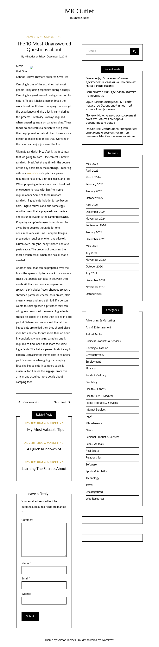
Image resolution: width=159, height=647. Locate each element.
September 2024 (96, 225)
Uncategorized (94, 492)
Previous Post (31, 402)
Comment (27, 520)
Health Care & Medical (99, 396)
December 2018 (95, 280)
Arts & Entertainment (98, 327)
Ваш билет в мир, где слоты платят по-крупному (111, 93)
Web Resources (95, 499)
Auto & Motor (94, 334)
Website (26, 594)
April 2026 (92, 170)
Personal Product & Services (102, 437)
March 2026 (93, 177)
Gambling (91, 382)
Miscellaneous (94, 423)
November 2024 (95, 218)
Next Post (60, 402)
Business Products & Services (103, 341)
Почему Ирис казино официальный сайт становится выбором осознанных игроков (111, 119)
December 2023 (95, 239)
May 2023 (92, 246)
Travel (89, 485)
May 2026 (92, 164)
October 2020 (94, 266)
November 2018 (95, 287)
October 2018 (94, 294)
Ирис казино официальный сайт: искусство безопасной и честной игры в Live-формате (109, 105)
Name (26, 563)
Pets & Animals (95, 444)
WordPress (107, 640)
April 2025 (92, 205)
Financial (91, 368)
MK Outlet (79, 12)
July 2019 (91, 273)
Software (91, 464)
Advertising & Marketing (44, 37)
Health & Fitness (95, 389)
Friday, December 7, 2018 (53, 57)
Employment (93, 361)
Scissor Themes (66, 640)
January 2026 (94, 191)
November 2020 (96, 260)
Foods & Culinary (96, 375)
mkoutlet (30, 57)
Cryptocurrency (95, 355)
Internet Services (96, 409)
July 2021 (91, 253)
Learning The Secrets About (44, 469)
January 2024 (94, 232)
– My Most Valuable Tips (44, 430)
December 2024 (95, 212)
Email (26, 578)
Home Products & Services (102, 403)
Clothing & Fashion (97, 348)
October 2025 (94, 198)
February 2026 (94, 184)
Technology (92, 478)
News (89, 430)
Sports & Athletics (96, 471)
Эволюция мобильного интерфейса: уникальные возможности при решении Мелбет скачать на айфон (111, 132)
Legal (89, 416)
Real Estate (92, 451)
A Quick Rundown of (44, 449)
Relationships (94, 457)
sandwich (32, 173)
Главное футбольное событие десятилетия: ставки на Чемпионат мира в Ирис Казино (111, 82)
